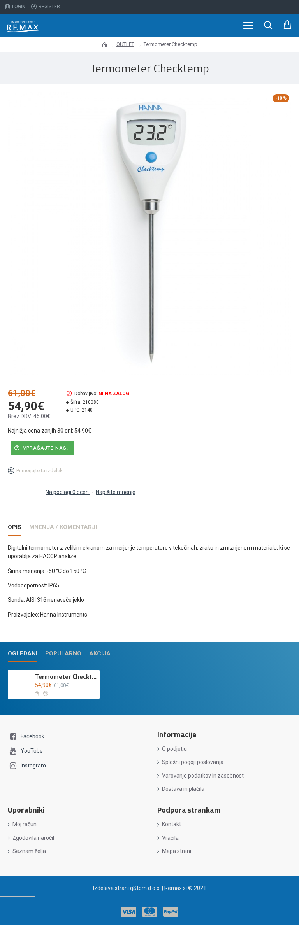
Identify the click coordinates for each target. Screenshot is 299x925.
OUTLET (125, 44)
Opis (14, 527)
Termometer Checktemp (66, 677)
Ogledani (22, 653)
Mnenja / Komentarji (63, 527)
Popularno (63, 653)
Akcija (100, 653)
